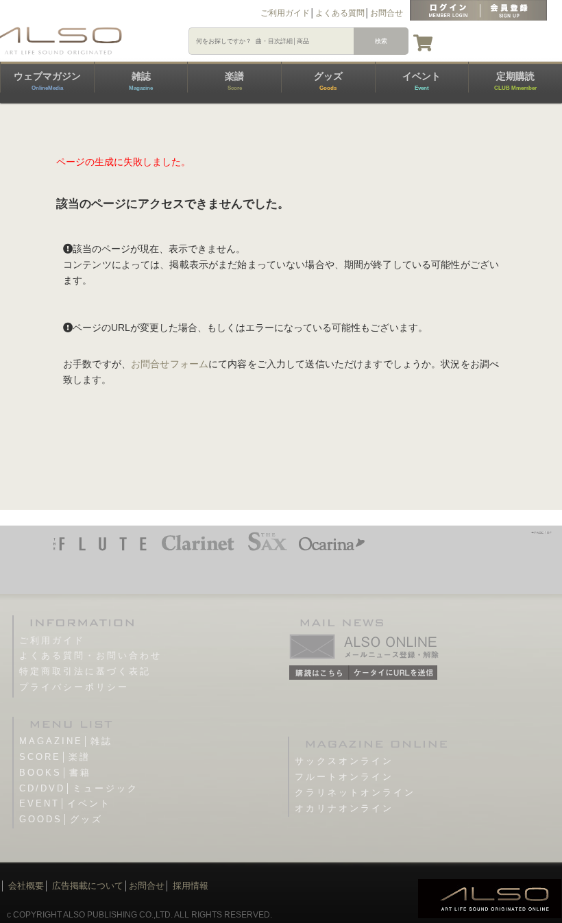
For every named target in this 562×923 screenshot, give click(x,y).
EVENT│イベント (65, 803)
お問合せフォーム (169, 363)
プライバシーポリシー (74, 687)
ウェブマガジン (47, 81)
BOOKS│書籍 (55, 772)
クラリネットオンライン (355, 792)
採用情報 (190, 886)
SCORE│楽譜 (54, 757)
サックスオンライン (344, 761)
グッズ (328, 81)
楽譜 (234, 81)
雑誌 (141, 81)
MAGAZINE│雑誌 (65, 741)
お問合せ (386, 13)
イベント (421, 81)
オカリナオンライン (344, 808)
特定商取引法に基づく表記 (85, 671)
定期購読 (515, 81)
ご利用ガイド (285, 13)
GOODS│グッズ (61, 819)
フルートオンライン (344, 777)
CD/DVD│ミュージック (78, 788)
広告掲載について (87, 886)
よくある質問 (340, 13)
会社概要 (26, 886)
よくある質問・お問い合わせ (90, 655)
